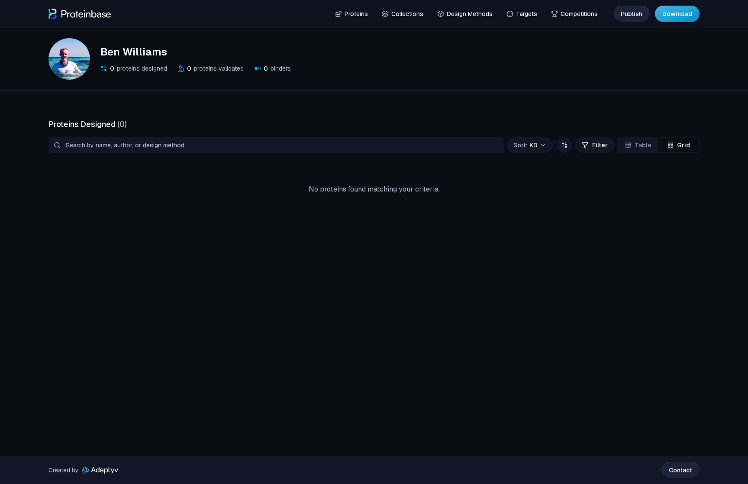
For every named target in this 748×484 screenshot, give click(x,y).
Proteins (356, 14)
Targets (526, 14)
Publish (631, 14)
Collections (407, 14)
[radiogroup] (658, 145)
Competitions (579, 14)
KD (525, 145)
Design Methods (470, 14)
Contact (680, 470)
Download (677, 14)
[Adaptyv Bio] (100, 470)
